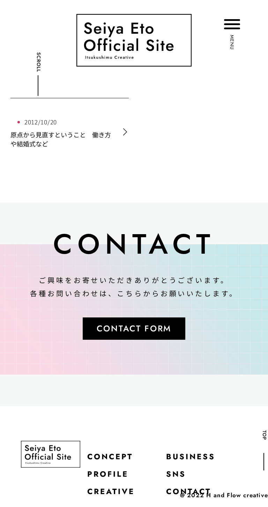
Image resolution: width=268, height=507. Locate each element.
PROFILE (107, 473)
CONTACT (188, 491)
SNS (176, 473)
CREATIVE (111, 491)
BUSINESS (190, 456)
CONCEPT (110, 456)
